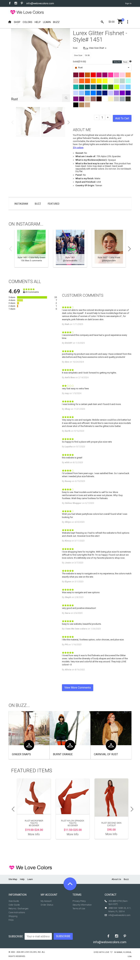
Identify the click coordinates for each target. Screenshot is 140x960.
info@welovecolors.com (40, 3)
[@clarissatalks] (70, 248)
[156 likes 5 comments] (31, 248)
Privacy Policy (79, 901)
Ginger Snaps (21, 754)
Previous (12, 122)
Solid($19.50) (79, 61)
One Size (78, 55)
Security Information (82, 904)
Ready (125, 62)
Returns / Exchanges (19, 908)
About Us (116, 879)
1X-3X (87, 55)
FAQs (11, 920)
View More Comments (77, 687)
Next (69, 122)
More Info (34, 834)
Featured (53, 203)
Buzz (38, 203)
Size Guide (14, 901)
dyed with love (101, 952)
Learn (30, 879)
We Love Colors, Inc (31, 952)
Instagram (21, 203)
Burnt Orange (63, 754)
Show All (117, 62)
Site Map (13, 879)
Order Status (47, 904)
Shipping (13, 916)
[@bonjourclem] (109, 248)
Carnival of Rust (106, 754)
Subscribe (16, 936)
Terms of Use (79, 908)
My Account (46, 901)
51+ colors (78, 147)
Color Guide (14, 904)
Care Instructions (17, 912)
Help (22, 879)
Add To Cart (122, 118)
